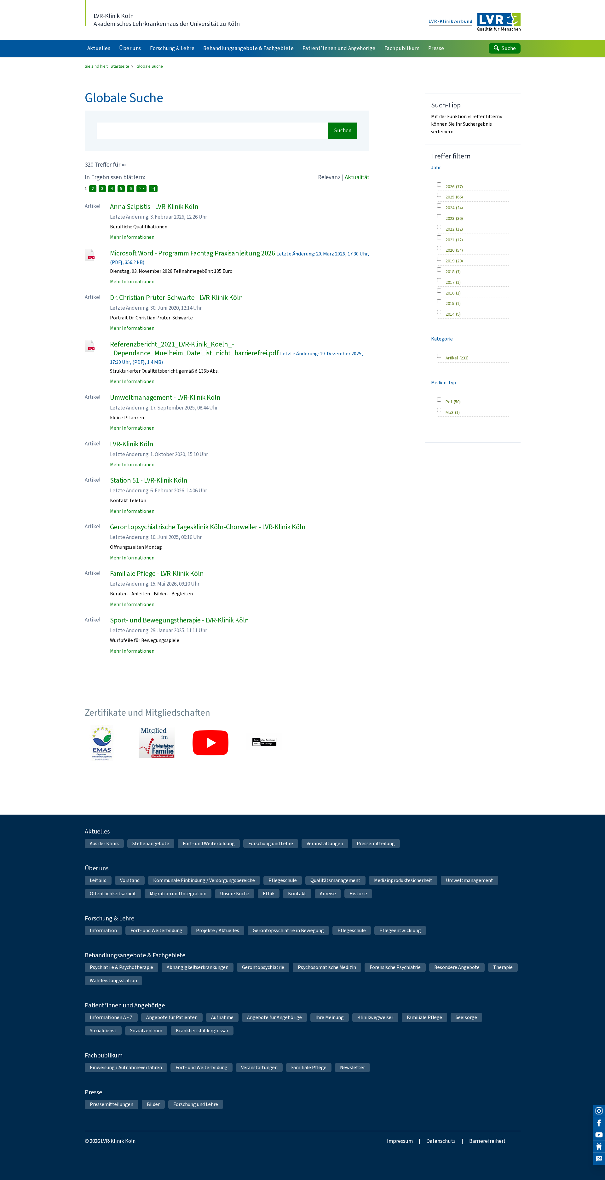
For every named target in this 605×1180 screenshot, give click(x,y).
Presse (93, 1092)
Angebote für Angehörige (274, 1017)
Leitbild (98, 880)
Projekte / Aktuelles (217, 930)
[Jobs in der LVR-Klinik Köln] (599, 1159)
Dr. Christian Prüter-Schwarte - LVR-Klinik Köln (176, 297)
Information (103, 930)
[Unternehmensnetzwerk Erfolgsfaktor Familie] (157, 743)
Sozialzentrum (146, 1030)
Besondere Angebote (457, 967)
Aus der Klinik (104, 843)
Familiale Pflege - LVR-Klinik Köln (157, 573)
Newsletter (352, 1067)
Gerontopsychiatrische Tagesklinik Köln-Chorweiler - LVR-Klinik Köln (208, 526)
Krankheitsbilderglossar (202, 1030)
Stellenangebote (150, 843)
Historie (358, 893)
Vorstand (130, 880)
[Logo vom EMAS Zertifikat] (103, 743)
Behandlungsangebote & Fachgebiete (135, 955)
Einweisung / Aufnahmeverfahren (126, 1067)
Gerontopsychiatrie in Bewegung (288, 930)
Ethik (268, 893)
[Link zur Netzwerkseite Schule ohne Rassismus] (264, 743)
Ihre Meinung (329, 1017)
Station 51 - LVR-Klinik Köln (148, 480)
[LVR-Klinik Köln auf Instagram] (599, 1111)
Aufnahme (222, 1017)
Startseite (120, 66)
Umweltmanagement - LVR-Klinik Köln (165, 397)
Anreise (328, 893)
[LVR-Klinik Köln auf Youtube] (599, 1135)
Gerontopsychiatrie (263, 967)
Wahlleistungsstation (113, 980)
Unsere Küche (234, 893)
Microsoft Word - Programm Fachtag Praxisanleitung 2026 (192, 253)
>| (153, 189)
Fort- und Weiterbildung (209, 843)
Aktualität (357, 177)
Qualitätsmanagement (335, 880)
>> (141, 189)
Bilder (153, 1104)
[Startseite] (475, 22)
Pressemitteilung (376, 843)
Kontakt (297, 893)
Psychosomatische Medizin (327, 967)
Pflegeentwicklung (400, 930)
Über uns (96, 868)
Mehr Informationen (132, 237)
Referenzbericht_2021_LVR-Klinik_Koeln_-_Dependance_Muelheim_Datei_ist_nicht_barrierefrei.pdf (194, 349)
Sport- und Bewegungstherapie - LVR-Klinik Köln (179, 620)
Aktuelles (97, 831)
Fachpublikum (104, 1055)
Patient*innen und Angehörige (125, 1005)
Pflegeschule (282, 880)
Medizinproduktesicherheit (403, 880)
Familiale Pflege (424, 1017)
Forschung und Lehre (270, 843)
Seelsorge (466, 1017)
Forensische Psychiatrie (395, 967)
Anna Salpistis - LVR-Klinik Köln (154, 206)
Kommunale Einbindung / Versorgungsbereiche (204, 880)
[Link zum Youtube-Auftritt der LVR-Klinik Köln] (210, 743)
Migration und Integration (178, 893)
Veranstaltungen (325, 843)
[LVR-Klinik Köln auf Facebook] (599, 1123)
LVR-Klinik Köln (131, 444)
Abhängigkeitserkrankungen (197, 967)
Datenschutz (441, 1141)
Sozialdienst (103, 1030)
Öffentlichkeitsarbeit (113, 893)
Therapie (503, 967)
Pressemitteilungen (111, 1104)
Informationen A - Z (111, 1017)
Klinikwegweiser (375, 1017)
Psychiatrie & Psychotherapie (121, 967)
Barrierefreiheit (487, 1141)
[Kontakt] (599, 1147)
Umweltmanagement (469, 880)
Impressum (400, 1141)
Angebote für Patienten (172, 1017)
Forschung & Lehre (109, 918)
